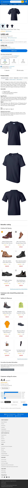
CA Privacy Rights (4, 463)
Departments (5, 4)
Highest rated (15, 402)
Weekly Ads (19, 416)
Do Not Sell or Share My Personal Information (9, 466)
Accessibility (3, 451)
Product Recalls (4, 453)
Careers (2, 423)
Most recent (7, 402)
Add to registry (21, 70)
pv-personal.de (12, 40)
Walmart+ (3, 440)
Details (10, 67)
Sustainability (3, 429)
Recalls (2, 450)
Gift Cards (3, 442)
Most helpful (23, 402)
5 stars (2, 392)
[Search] (22, 2)
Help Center (21, 414)
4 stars (2, 393)
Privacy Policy (4, 461)
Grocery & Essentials (21, 4)
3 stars (2, 395)
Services (10, 4)
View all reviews (5, 388)
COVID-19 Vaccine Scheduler (6, 446)
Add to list (7, 70)
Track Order (11, 416)
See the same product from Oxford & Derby (18, 289)
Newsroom (3, 425)
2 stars (2, 396)
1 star (2, 398)
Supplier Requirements (5, 430)
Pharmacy (3, 448)
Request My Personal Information (7, 464)
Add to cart (14, 50)
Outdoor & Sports (12, 79)
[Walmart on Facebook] (2, 477)
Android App (3, 472)
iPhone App (3, 470)
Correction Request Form (7, 369)
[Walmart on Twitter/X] (4, 477)
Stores (2, 436)
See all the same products (22, 359)
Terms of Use (3, 459)
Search (25, 404)
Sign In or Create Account (10, 414)
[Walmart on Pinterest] (9, 477)
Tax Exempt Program (5, 455)
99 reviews (9, 31)
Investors (3, 427)
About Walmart (4, 422)
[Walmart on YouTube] (6, 477)
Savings (15, 4)
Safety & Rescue (19, 79)
